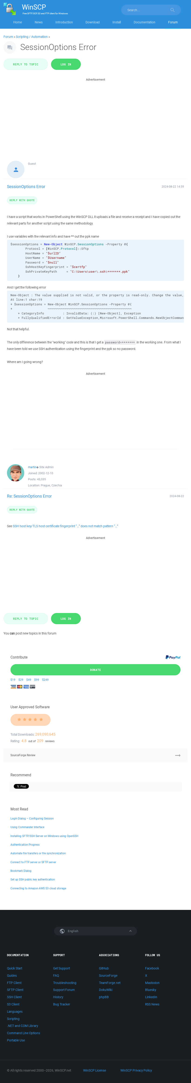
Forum (173, 22)
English (72, 931)
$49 (28, 679)
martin (32, 467)
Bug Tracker (61, 1004)
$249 (45, 679)
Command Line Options (23, 1033)
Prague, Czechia (51, 485)
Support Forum (64, 990)
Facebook (152, 968)
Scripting (13, 1019)
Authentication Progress (25, 844)
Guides (12, 975)
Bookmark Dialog (20, 871)
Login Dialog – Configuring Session (32, 818)
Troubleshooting (64, 983)
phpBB (104, 997)
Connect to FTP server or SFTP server (33, 862)
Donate (95, 670)
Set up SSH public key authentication (32, 879)
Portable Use (16, 1040)
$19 (12, 679)
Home (17, 22)
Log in (66, 64)
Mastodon (152, 983)
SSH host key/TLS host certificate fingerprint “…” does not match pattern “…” (65, 526)
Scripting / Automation (32, 37)
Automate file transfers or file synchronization (38, 853)
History (58, 997)
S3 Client (13, 1004)
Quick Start (14, 968)
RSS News (152, 1004)
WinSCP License (94, 1070)
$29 (20, 679)
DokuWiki (105, 990)
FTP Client (14, 983)
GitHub (104, 968)
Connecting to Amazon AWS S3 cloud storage (38, 888)
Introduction (64, 22)
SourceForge (108, 975)
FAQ (56, 975)
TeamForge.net (109, 983)
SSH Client (14, 997)
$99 (36, 679)
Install (117, 22)
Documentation (144, 22)
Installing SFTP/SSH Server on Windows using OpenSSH (44, 836)
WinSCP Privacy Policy (136, 1070)
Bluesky (150, 990)
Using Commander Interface (27, 827)
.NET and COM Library (22, 1026)
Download (92, 22)
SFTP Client (15, 990)
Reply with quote (22, 200)
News (39, 22)
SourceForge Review (22, 755)
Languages (15, 1011)
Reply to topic (25, 64)
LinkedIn (151, 997)
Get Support (61, 968)
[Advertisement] (95, 115)
